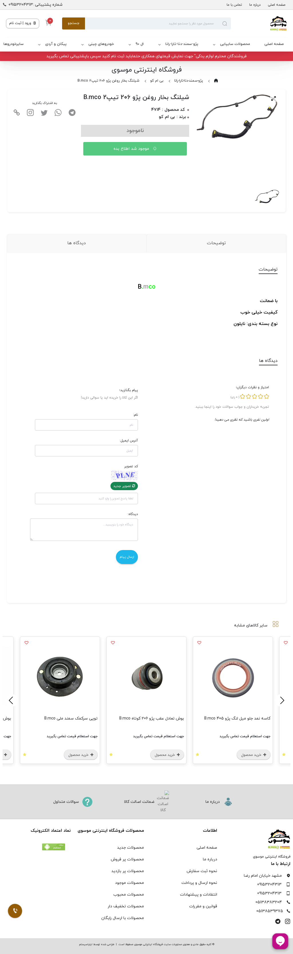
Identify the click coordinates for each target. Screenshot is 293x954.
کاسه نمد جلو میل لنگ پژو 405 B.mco (237, 718)
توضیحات (216, 243)
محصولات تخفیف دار (126, 906)
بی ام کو (156, 80)
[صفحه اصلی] (259, 23)
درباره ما (255, 5)
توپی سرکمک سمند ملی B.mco (71, 718)
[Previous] (281, 700)
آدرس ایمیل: (129, 440)
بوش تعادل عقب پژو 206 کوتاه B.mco (151, 718)
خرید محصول (251, 755)
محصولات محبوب (128, 894)
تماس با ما (234, 5)
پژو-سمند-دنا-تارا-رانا (181, 44)
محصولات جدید (130, 847)
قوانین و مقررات (203, 906)
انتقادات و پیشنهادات (198, 894)
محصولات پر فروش (127, 859)
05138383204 (269, 902)
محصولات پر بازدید (127, 871)
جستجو (73, 23)
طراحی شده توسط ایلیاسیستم (96, 944)
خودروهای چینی (101, 44)
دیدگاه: (133, 514)
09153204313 (269, 884)
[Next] (11, 700)
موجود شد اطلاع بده (132, 149)
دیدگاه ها (76, 243)
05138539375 (269, 911)
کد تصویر (131, 466)
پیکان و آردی (56, 44)
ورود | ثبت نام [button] (20, 23)
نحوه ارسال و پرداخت (199, 883)
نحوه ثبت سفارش (202, 871)
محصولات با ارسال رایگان (122, 918)
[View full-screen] (273, 98)
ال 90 (140, 44)
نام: (135, 415)
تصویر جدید (122, 486)
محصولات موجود (129, 883)
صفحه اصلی (276, 5)
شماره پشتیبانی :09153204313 (36, 4)
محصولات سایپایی (235, 44)
